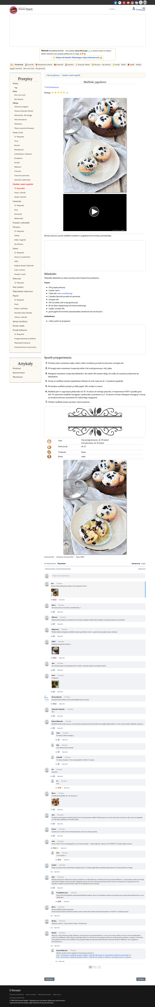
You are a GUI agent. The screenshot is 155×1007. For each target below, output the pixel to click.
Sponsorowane (19, 373)
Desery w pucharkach (22, 257)
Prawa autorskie (31, 994)
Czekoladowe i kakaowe (23, 154)
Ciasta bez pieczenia (21, 176)
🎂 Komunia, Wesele (82, 65)
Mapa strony (57, 994)
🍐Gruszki (116, 65)
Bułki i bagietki (20, 240)
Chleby (16, 236)
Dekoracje (17, 278)
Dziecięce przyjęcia (21, 107)
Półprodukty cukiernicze (23, 291)
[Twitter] (120, 2)
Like (52, 599)
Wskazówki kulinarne (22, 343)
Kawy (16, 304)
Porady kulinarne (20, 330)
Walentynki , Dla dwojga (23, 115)
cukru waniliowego (65, 293)
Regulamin (61, 564)
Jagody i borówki (16, 68)
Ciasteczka (17, 201)
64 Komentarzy (52, 87)
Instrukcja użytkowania (16, 998)
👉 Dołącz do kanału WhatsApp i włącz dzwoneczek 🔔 (77, 57)
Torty (16, 141)
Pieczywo (16, 227)
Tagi (15, 88)
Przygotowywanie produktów (25, 339)
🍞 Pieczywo (95, 65)
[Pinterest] (124, 2)
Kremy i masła (18, 326)
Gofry (16, 261)
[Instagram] (132, 2)
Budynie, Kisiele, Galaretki (24, 266)
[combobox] (119, 9)
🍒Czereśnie (69, 65)
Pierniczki (18, 214)
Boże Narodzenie (20, 120)
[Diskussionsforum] (141, 4)
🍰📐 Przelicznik (16, 65)
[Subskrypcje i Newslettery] (136, 4)
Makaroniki (18, 218)
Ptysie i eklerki (20, 193)
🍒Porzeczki (29, 65)
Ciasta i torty (18, 132)
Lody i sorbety (19, 270)
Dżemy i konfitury (20, 321)
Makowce (17, 167)
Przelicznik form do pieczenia (25, 347)
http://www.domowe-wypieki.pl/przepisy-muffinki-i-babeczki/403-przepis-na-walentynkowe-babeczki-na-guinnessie (92, 955)
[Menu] (144, 9)
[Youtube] (128, 2)
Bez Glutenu (106, 65)
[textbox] (98, 576)
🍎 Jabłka (130, 65)
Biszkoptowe (19, 150)
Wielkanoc (18, 124)
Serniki (17, 163)
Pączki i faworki (20, 197)
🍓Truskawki (58, 65)
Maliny (138, 65)
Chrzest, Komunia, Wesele (23, 111)
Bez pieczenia (40, 68)
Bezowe (17, 145)
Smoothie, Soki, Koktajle (23, 313)
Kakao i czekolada (21, 308)
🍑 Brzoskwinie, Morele (43, 65)
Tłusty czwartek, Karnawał (24, 128)
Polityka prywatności (44, 994)
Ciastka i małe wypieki (23, 184)
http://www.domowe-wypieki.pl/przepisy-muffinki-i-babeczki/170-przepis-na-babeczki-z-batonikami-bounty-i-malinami (93, 957)
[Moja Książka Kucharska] (145, 4)
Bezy (16, 210)
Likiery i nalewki (20, 317)
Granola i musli (20, 274)
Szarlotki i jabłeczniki (22, 180)
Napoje (15, 296)
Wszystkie (20, 137)
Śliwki (123, 65)
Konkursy (17, 368)
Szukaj (15, 83)
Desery (15, 248)
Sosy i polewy (18, 287)
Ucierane (17, 171)
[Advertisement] (77, 30)
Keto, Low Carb (29, 68)
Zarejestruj (136, 564)
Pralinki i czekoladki (21, 223)
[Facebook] (116, 2)
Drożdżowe (18, 158)
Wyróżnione (18, 377)
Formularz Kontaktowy (16, 994)
